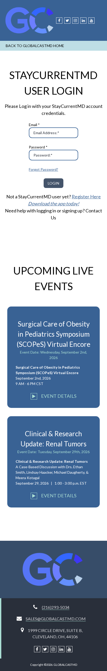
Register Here (86, 196)
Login (53, 183)
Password (38, 147)
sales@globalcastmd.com (56, 618)
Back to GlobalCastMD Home (35, 45)
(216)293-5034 (55, 607)
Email (34, 124)
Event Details (58, 396)
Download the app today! (53, 203)
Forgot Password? (43, 169)
